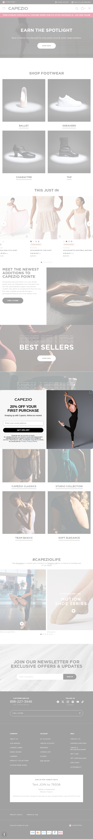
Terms (35, 441)
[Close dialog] (91, 392)
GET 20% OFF (23, 430)
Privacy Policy (26, 441)
